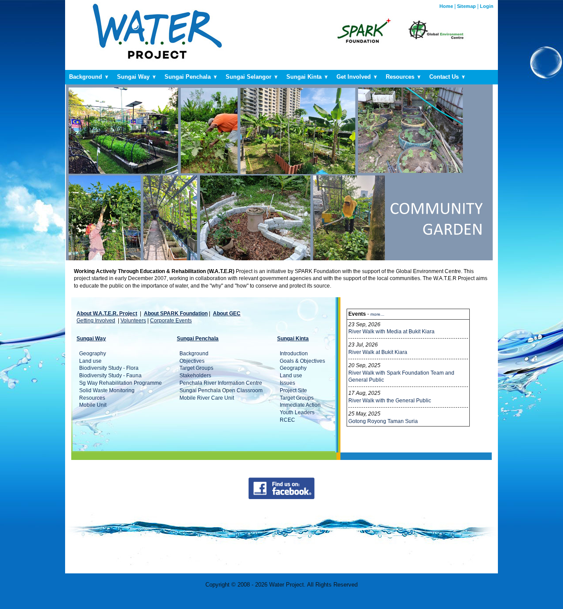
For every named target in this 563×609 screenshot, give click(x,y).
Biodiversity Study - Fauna (110, 375)
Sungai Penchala (188, 76)
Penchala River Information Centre (220, 383)
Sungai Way (134, 76)
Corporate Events (171, 320)
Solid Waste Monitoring (107, 390)
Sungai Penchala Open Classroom (221, 390)
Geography (92, 353)
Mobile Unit (92, 405)
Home (446, 6)
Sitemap (466, 6)
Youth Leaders (297, 412)
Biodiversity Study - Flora (109, 368)
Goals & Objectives (302, 361)
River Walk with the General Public (389, 400)
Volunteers (133, 320)
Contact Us (445, 76)
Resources (401, 76)
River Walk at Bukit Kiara (377, 352)
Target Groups (196, 368)
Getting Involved (96, 320)
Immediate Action (300, 405)
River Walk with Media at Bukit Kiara (391, 331)
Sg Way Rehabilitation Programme (120, 383)
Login (487, 6)
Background (86, 76)
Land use (90, 361)
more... (377, 314)
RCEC (287, 420)
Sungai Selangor (249, 76)
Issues (287, 383)
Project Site (293, 390)
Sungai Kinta (304, 76)
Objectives (192, 361)
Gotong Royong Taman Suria (383, 421)
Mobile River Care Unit (206, 398)
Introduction (294, 353)
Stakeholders (195, 375)
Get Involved (354, 76)
